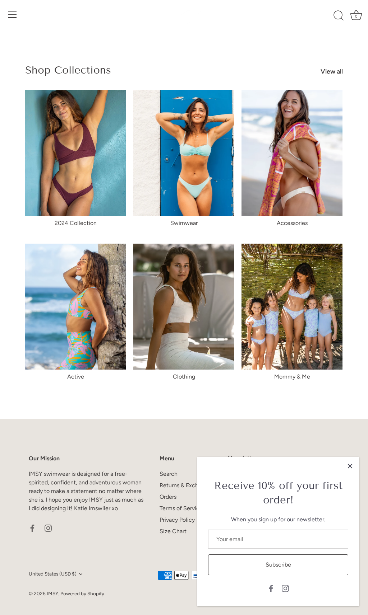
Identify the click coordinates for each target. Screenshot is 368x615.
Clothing (184, 376)
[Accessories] (292, 153)
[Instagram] (285, 588)
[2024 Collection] (75, 153)
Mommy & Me (292, 376)
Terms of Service (181, 508)
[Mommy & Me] (292, 307)
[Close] (350, 466)
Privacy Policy (177, 519)
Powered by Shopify (82, 593)
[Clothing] (183, 307)
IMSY (52, 593)
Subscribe (278, 564)
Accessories (292, 223)
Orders (168, 496)
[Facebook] (271, 588)
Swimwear (184, 223)
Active (75, 376)
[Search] (338, 16)
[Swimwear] (183, 153)
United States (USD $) (53, 574)
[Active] (75, 307)
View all (332, 71)
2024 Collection (76, 223)
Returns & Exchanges (186, 485)
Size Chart (173, 531)
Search (169, 473)
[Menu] (12, 15)
